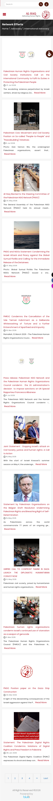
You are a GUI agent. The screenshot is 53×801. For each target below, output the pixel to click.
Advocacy (16, 28)
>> (37, 778)
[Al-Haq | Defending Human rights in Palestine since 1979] (36, 14)
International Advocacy (36, 28)
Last (46, 778)
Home (5, 28)
